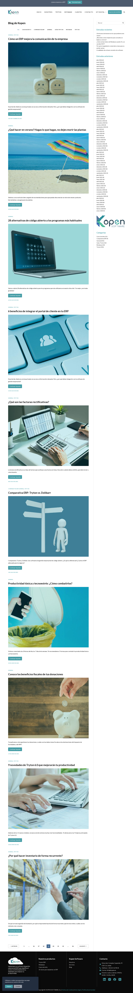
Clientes (78, 12)
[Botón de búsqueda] (123, 23)
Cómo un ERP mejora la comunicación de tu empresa (38, 38)
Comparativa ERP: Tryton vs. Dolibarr (29, 492)
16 (33, 946)
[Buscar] (124, 12)
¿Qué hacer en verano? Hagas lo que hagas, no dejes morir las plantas (47, 129)
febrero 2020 (100, 208)
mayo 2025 (100, 87)
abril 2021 (99, 181)
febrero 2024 (100, 116)
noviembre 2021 (101, 169)
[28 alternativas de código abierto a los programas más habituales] (48, 254)
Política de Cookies (67, 990)
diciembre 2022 (101, 144)
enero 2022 (100, 165)
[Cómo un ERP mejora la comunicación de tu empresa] (48, 72)
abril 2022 (99, 158)
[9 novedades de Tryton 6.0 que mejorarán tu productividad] (48, 798)
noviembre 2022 (101, 146)
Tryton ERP (42, 962)
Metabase (68, 12)
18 (43, 946)
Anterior (14, 946)
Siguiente (82, 946)
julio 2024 (99, 106)
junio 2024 (99, 108)
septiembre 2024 (101, 104)
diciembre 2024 (101, 98)
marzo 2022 (100, 160)
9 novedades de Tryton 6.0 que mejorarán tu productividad (41, 765)
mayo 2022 (100, 156)
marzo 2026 (100, 68)
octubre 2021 (100, 171)
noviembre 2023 (101, 123)
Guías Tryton (59, 29)
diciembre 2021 (101, 167)
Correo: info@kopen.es (109, 970)
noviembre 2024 (101, 100)
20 (53, 946)
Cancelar (18, 986)
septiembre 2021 (101, 173)
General (49, 29)
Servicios (72, 965)
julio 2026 (99, 60)
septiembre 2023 (101, 127)
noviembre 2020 (101, 192)
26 (73, 946)
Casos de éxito (26, 29)
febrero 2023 (100, 139)
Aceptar (9, 986)
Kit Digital (100, 12)
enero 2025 (100, 95)
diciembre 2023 (101, 121)
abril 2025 (99, 89)
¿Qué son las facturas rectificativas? (28, 402)
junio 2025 (99, 85)
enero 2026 (100, 72)
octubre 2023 (100, 125)
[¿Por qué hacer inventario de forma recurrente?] (48, 889)
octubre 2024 (100, 102)
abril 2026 (99, 66)
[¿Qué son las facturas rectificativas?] (48, 435)
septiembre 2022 (101, 150)
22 (63, 946)
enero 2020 (100, 211)
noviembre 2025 (101, 77)
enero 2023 (100, 141)
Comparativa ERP (39, 29)
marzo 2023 (100, 137)
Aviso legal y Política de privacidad (84, 990)
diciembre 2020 (101, 190)
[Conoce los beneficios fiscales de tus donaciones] (48, 708)
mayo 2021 (100, 179)
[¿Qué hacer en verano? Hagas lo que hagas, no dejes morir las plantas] (48, 163)
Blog (70, 967)
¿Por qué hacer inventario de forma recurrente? (35, 855)
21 (58, 946)
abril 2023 (99, 135)
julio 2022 (99, 152)
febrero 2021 (100, 185)
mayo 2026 (100, 64)
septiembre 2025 (101, 81)
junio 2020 (99, 200)
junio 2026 (99, 62)
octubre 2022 (100, 148)
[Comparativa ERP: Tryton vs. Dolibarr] (48, 526)
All (18, 29)
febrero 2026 (100, 70)
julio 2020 (99, 198)
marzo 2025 (100, 91)
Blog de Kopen (115, 12)
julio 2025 (99, 83)
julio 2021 (99, 175)
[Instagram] (109, 979)
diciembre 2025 (101, 74)
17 (38, 946)
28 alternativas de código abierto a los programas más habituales (45, 220)
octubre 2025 (100, 79)
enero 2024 (100, 118)
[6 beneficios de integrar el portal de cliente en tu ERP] (48, 345)
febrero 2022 (100, 162)
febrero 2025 (100, 93)
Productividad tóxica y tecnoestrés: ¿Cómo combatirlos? (40, 583)
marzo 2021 (100, 183)
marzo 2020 (100, 206)
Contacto (89, 12)
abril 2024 (99, 112)
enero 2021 (100, 188)
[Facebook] (114, 979)
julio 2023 (99, 129)
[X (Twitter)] (120, 979)
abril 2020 (99, 204)
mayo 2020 (100, 202)
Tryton (58, 12)
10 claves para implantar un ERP (48, 969)
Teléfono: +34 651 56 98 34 (110, 968)
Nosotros (48, 12)
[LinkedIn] (104, 979)
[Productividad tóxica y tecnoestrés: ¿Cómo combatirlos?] (48, 617)
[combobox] (109, 23)
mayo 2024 (100, 110)
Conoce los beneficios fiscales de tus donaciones (35, 674)
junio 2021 (99, 177)
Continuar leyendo (16, 114)
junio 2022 (99, 154)
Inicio (39, 12)
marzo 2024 (100, 114)
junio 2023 (99, 131)
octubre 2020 (100, 194)
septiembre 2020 (101, 196)
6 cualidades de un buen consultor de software (110, 50)
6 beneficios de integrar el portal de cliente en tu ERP (38, 311)
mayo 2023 (100, 133)
